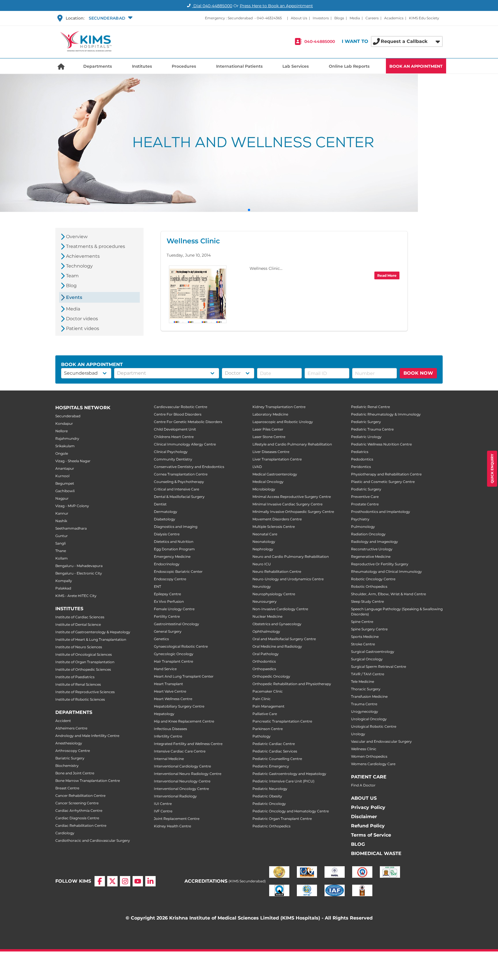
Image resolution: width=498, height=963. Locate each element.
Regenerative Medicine (371, 556)
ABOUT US (364, 798)
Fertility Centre (167, 616)
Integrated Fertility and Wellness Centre (188, 744)
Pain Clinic (261, 699)
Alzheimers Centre (71, 728)
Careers (372, 18)
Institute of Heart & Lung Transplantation (90, 639)
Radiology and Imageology (374, 541)
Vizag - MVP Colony (72, 506)
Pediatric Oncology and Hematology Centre (290, 811)
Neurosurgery (264, 601)
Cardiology (64, 833)
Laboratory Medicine (270, 414)
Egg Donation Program (174, 549)
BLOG (358, 844)
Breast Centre (67, 788)
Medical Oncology (268, 481)
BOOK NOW (418, 373)
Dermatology (165, 511)
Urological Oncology (369, 719)
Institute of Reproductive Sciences (85, 692)
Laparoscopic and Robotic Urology (282, 422)
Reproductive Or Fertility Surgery (379, 564)
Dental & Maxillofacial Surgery (179, 496)
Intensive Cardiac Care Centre (179, 751)
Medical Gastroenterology (274, 474)
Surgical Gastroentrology (372, 651)
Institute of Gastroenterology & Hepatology (92, 632)
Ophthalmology (266, 631)
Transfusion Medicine (369, 696)
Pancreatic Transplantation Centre (282, 721)
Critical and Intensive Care (176, 489)
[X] (112, 881)
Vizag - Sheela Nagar (72, 461)
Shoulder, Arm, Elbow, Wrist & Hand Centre (388, 594)
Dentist (160, 504)
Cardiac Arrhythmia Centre (78, 810)
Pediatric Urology (366, 437)
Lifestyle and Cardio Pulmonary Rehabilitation (292, 444)
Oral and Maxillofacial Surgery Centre (284, 639)
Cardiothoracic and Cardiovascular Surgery (92, 840)
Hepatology (164, 714)
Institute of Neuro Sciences (78, 647)
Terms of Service (371, 835)
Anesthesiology (68, 743)
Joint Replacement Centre (176, 818)
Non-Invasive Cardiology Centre (280, 609)
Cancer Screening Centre (77, 803)
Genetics (161, 639)
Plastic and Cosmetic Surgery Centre (383, 481)
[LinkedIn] (150, 881)
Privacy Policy (368, 807)
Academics (393, 18)
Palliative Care (264, 714)
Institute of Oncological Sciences (83, 654)
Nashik (61, 521)
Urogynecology (364, 711)
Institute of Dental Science (78, 624)
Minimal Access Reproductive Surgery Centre (291, 496)
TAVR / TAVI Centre (367, 674)
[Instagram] (125, 881)
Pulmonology (363, 526)
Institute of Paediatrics (75, 677)
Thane (60, 551)
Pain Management (268, 706)
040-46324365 (269, 18)
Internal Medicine (169, 759)
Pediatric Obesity (267, 796)
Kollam (61, 558)
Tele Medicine (362, 681)
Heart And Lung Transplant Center (184, 676)
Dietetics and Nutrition (173, 541)
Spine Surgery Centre (369, 629)
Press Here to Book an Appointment (276, 5)
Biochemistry (67, 765)
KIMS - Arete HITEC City (76, 596)
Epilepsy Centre (167, 594)
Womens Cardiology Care (373, 764)
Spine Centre (362, 621)
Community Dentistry (173, 459)
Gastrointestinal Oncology (176, 624)
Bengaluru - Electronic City (78, 573)
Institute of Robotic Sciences (80, 699)
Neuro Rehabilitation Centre (276, 571)
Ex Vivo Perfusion (169, 601)
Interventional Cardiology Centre (182, 766)
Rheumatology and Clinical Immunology (386, 571)
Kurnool (62, 476)
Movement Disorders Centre (277, 519)
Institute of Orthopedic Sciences (83, 669)
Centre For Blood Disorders (177, 414)
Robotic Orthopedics (369, 586)
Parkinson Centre (267, 729)
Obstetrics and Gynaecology (276, 624)
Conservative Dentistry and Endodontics (189, 467)
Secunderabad (67, 416)
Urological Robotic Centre (373, 726)
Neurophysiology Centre (273, 594)
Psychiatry (360, 519)
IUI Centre (163, 803)
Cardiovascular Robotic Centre (180, 407)
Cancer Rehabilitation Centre (80, 795)
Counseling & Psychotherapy (179, 481)
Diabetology (164, 519)
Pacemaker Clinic (267, 691)
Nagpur (62, 498)
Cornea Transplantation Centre (180, 474)
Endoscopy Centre (170, 579)
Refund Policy (368, 826)
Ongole (61, 453)
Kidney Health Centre (172, 826)
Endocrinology (167, 564)
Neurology (261, 586)
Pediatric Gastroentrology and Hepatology (289, 773)
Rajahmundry (67, 438)
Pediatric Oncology (269, 803)
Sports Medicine (365, 636)
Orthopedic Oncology (271, 676)
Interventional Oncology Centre (181, 788)
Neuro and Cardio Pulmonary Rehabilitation (290, 556)
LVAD (257, 467)
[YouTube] (138, 881)
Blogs (339, 18)
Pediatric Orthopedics (271, 826)
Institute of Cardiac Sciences (79, 617)
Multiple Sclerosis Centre (273, 526)
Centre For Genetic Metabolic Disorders (188, 422)
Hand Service (165, 669)
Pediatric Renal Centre (370, 407)
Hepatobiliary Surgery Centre (179, 706)
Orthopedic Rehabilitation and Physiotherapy (291, 684)
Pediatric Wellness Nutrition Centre (381, 444)
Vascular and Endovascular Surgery (381, 741)
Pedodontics (362, 459)
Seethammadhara (71, 528)
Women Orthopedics (369, 756)
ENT (157, 586)
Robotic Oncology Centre (373, 579)
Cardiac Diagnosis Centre (77, 818)
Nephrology (262, 549)
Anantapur (64, 468)
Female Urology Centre (174, 609)
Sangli (60, 543)
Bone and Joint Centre (74, 773)
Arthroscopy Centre (72, 750)
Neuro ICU (261, 564)
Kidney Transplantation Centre (278, 407)
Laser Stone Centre (268, 437)
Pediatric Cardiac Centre (273, 744)
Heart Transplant (168, 684)
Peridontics (361, 467)
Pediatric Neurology (269, 788)
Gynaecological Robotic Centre (181, 646)
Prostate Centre (365, 504)
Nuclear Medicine (267, 616)
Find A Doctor (363, 785)
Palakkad (63, 588)
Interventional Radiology (175, 796)
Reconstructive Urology (372, 549)
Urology (358, 734)
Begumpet (64, 483)
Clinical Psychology (171, 452)
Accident (63, 721)
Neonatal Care (264, 534)
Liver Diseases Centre (270, 452)
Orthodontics (264, 661)
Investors (321, 18)
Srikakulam (65, 446)
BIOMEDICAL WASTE (376, 853)
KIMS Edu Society (424, 18)
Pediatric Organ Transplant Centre (282, 818)
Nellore (61, 431)
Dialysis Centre (167, 534)
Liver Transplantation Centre (277, 459)
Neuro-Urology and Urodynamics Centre (288, 579)
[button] (109, 18)
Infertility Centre (168, 736)
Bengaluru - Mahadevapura (79, 566)
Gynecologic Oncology (173, 654)
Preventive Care (365, 496)
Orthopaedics (264, 669)
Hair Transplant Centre (173, 661)
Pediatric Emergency (270, 766)
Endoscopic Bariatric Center (178, 571)
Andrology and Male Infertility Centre (87, 735)
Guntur (61, 536)
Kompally (63, 581)
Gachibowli (65, 491)
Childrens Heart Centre (174, 437)
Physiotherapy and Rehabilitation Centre (386, 474)
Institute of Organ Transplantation (84, 662)
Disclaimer (364, 816)
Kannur (61, 513)
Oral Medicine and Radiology (277, 646)
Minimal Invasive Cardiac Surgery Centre (287, 504)
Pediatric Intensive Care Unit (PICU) (283, 781)
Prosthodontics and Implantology (380, 511)
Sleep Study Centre (367, 601)
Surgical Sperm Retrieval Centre (378, 666)
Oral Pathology (265, 654)
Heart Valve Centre (170, 691)
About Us (299, 18)
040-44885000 (319, 41)
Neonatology (263, 541)
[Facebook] (100, 881)
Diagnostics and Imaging (175, 526)
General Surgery (168, 631)
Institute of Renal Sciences (78, 684)
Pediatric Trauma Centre (372, 429)
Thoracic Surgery (365, 689)
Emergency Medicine (172, 556)
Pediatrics (359, 452)
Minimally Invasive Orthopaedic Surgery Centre (293, 511)
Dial (212, 5)
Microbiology (263, 489)
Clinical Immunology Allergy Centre (185, 444)
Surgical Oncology (367, 659)
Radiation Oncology (368, 534)
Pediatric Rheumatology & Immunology (386, 414)
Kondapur (64, 423)
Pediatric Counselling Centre (277, 759)
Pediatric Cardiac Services (274, 751)
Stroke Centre (363, 644)
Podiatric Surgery (366, 489)
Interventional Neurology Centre (182, 781)
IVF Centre (163, 811)
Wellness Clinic (363, 749)
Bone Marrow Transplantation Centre (87, 780)
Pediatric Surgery (366, 422)
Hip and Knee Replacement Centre (184, 721)
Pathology (261, 736)
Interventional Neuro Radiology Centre (187, 773)
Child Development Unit (175, 429)
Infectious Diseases (170, 729)
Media (355, 18)
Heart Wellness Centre (173, 699)
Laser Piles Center (267, 429)
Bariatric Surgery (69, 758)
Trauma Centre (364, 704)
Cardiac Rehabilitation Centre (80, 825)
